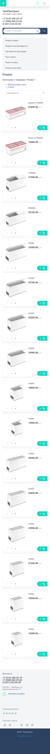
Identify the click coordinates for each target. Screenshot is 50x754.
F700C (31, 453)
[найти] (37, 31)
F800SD (32, 208)
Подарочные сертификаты (16, 46)
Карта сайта (10, 57)
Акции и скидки (11, 40)
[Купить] (42, 127)
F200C (31, 629)
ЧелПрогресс (11, 11)
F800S (31, 243)
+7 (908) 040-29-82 (12, 21)
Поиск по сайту (11, 62)
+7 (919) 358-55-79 (12, 18)
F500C (31, 524)
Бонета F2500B (35, 103)
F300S (31, 383)
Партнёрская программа (15, 51)
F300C (31, 594)
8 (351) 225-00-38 (12, 24)
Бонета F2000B (35, 138)
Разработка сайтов (25, 736)
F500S (31, 348)
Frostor (11, 87)
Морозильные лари (17, 84)
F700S (31, 278)
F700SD (32, 173)
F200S (31, 418)
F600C (31, 489)
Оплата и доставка (13, 68)
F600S (31, 313)
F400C (31, 559)
